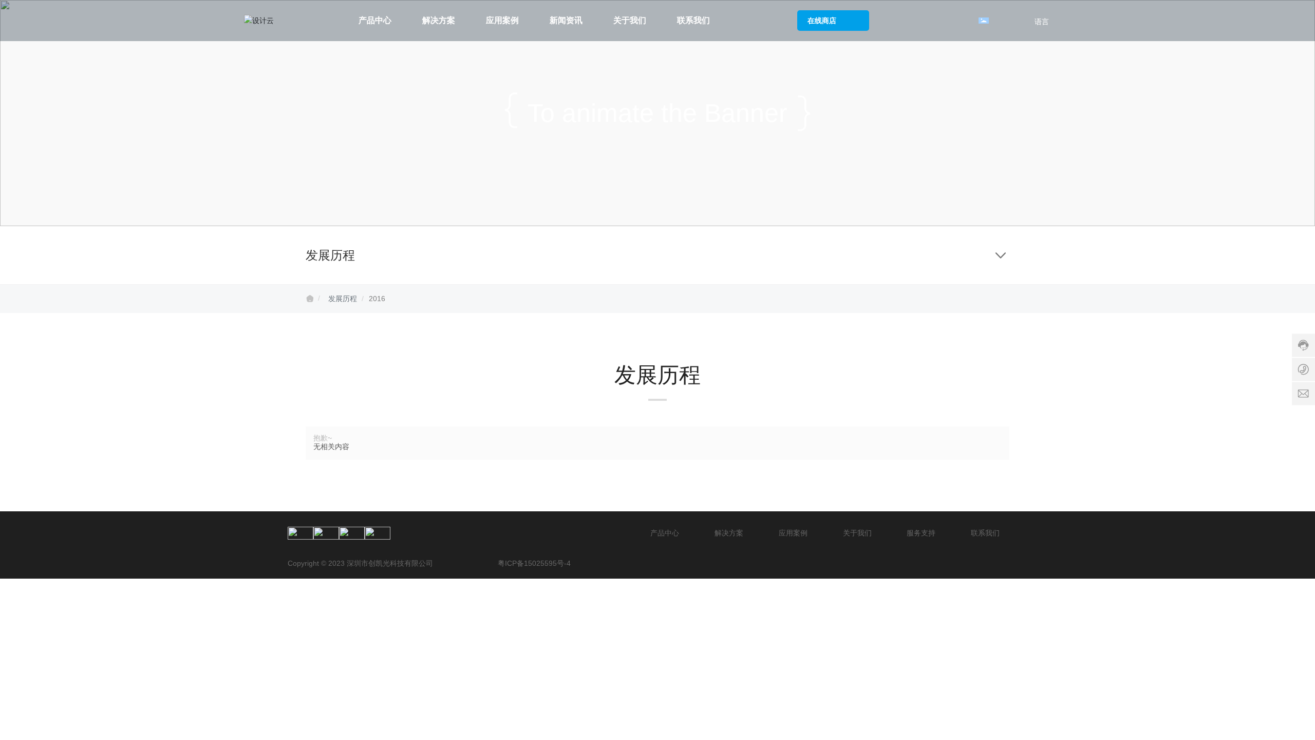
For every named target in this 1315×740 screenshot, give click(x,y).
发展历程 (342, 298)
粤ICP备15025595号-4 (534, 563)
